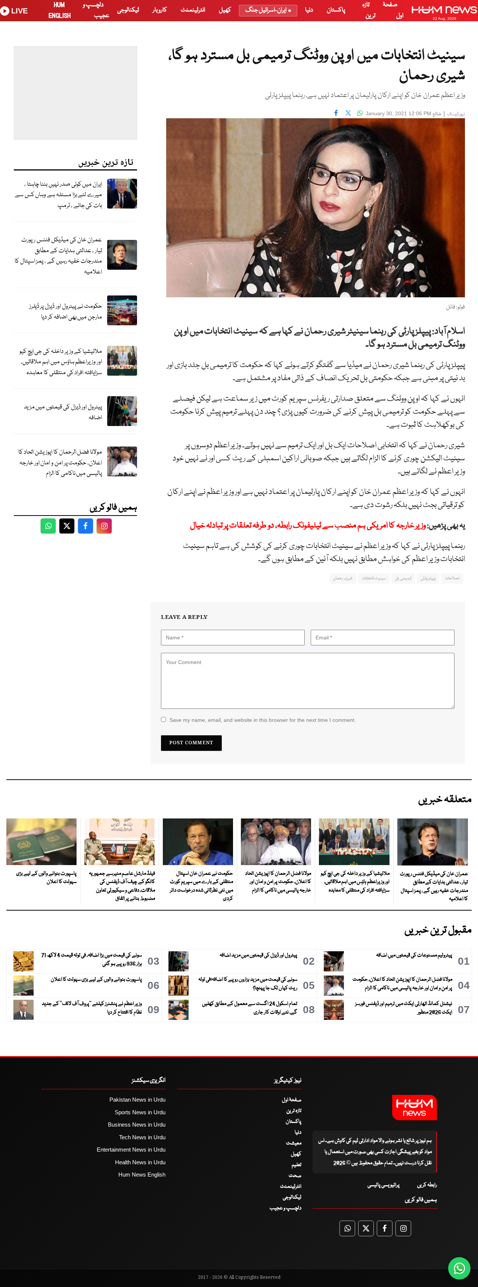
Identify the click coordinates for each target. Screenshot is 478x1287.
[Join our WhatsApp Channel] (459, 1268)
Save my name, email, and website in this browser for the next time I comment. (263, 720)
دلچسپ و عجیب (285, 1208)
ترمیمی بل (403, 578)
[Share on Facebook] (336, 112)
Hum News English (141, 1174)
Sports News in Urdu (140, 1112)
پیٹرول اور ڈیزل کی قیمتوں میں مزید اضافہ (63, 413)
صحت (295, 1176)
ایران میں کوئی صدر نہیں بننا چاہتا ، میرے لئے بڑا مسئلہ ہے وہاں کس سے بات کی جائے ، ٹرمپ (58, 195)
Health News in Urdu (140, 1162)
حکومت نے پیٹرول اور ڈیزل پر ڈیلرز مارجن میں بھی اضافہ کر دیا (65, 312)
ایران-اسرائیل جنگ (265, 10)
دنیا (309, 10)
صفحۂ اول (291, 1100)
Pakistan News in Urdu (137, 1099)
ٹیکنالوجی (128, 10)
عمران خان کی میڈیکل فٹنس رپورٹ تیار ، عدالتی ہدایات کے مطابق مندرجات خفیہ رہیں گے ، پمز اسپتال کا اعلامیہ (58, 256)
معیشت (293, 1143)
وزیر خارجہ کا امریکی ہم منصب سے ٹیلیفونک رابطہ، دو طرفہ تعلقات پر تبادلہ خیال (308, 526)
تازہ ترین (293, 1111)
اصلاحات (452, 578)
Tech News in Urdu (142, 1137)
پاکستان (336, 10)
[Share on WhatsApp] (360, 112)
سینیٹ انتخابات (374, 578)
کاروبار (160, 10)
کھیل (225, 10)
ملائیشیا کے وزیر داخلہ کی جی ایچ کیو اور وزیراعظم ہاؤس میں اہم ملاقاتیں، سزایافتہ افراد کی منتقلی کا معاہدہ (60, 362)
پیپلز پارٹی (427, 578)
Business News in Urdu (136, 1124)
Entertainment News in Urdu (131, 1149)
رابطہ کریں (427, 1185)
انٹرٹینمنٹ (193, 10)
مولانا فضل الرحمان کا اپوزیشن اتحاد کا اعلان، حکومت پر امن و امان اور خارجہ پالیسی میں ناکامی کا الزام (60, 463)
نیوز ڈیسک (456, 114)
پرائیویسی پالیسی (383, 1185)
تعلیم (296, 1165)
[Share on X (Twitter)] (348, 112)
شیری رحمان (342, 578)
